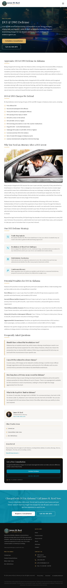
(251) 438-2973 (41, 560)
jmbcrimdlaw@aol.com (43, 563)
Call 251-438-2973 (11, 47)
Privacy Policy (40, 575)
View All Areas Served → (12, 453)
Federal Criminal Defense (10, 558)
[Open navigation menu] (63, 3)
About (36, 541)
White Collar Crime (9, 561)
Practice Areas (39, 535)
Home (36, 533)
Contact (37, 547)
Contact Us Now (33, 471)
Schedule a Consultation (14, 41)
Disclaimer (47, 575)
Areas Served (38, 538)
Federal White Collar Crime (15, 432)
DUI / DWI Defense (12, 436)
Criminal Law (11, 428)
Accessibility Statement (57, 575)
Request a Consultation (23, 514)
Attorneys (37, 544)
